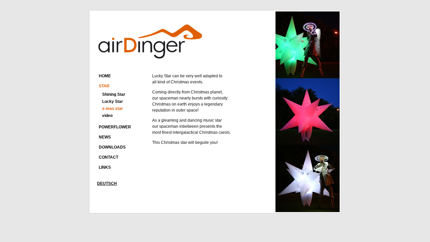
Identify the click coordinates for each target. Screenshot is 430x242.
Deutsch (107, 183)
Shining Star (113, 94)
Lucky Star (112, 101)
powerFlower (115, 127)
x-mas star (112, 108)
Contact (108, 157)
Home (105, 76)
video (107, 115)
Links (105, 167)
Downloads (112, 147)
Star (104, 86)
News (105, 137)
